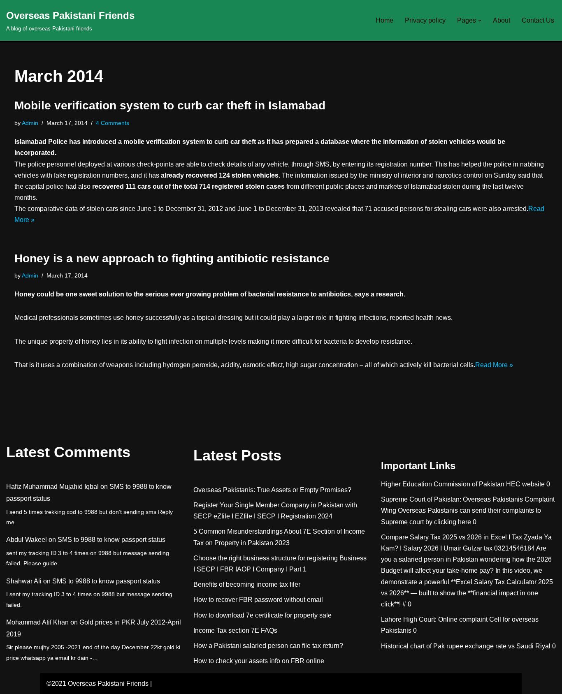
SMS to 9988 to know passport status (111, 539)
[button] (479, 20)
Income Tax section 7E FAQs (235, 630)
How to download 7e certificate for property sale (262, 615)
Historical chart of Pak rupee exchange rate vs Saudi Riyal (465, 646)
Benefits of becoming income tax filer (246, 584)
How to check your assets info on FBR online (258, 660)
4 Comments (112, 123)
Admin (30, 123)
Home (384, 20)
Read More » (494, 364)
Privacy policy (425, 20)
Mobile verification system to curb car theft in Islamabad (169, 105)
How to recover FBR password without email (258, 599)
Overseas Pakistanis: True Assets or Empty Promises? (272, 489)
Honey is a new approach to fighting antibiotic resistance (172, 258)
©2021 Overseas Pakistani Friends (97, 683)
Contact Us (538, 20)
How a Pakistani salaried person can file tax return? (268, 645)
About (501, 20)
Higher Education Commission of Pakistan (442, 484)
